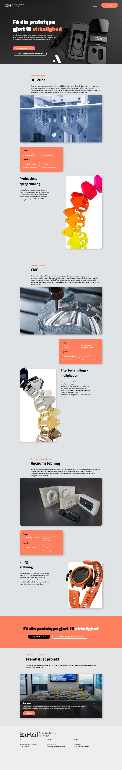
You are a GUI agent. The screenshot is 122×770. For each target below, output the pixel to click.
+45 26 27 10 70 (51, 744)
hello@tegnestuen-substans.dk (56, 746)
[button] (109, 5)
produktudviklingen (46, 37)
